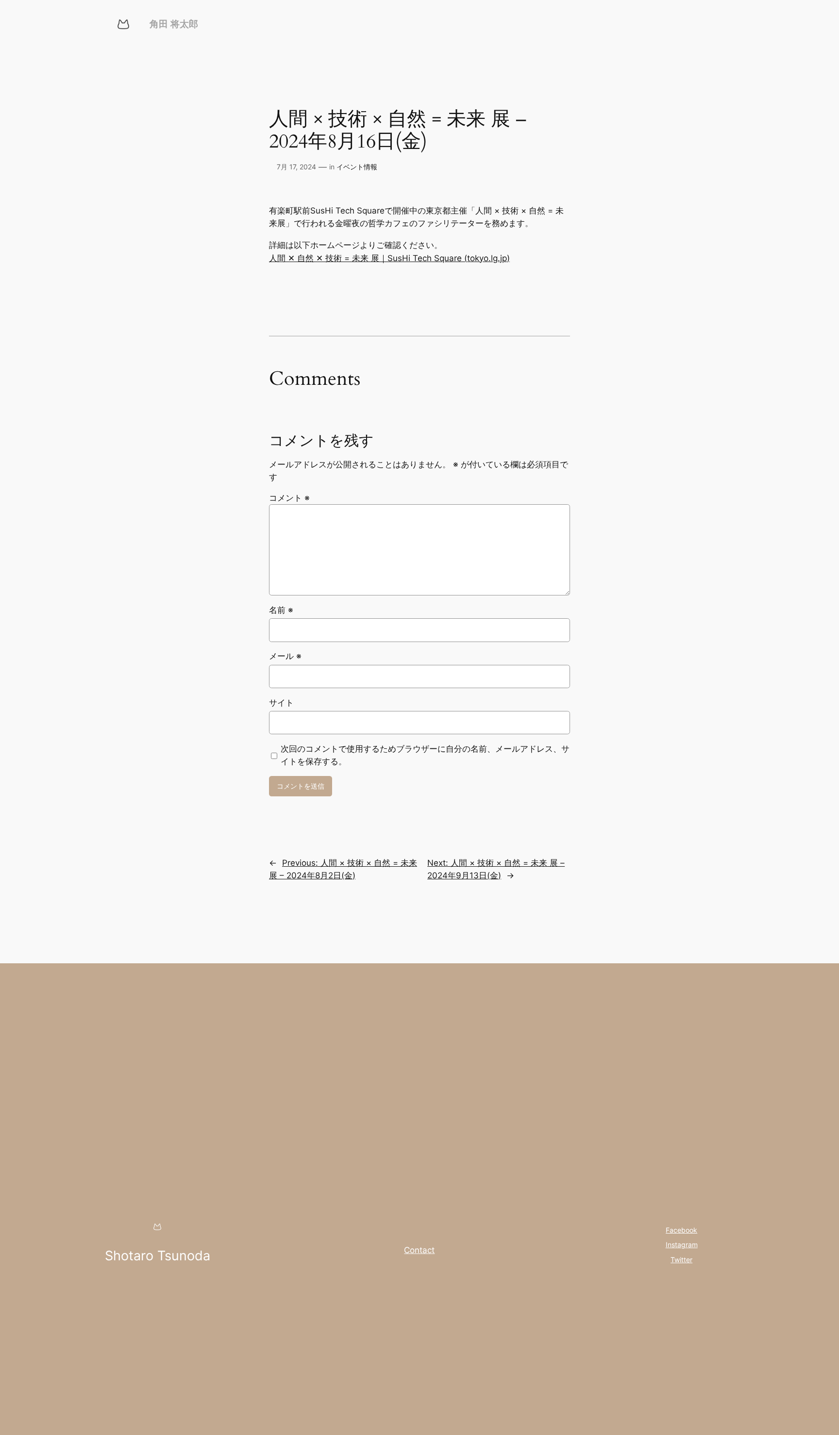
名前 (281, 610)
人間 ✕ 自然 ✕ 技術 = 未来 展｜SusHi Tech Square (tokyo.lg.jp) (389, 258)
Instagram (682, 1244)
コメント (289, 498)
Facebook (681, 1230)
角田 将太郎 (174, 24)
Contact (419, 1250)
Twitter (681, 1259)
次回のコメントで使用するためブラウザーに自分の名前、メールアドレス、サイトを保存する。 (425, 755)
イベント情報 (356, 167)
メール (285, 656)
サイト (281, 703)
